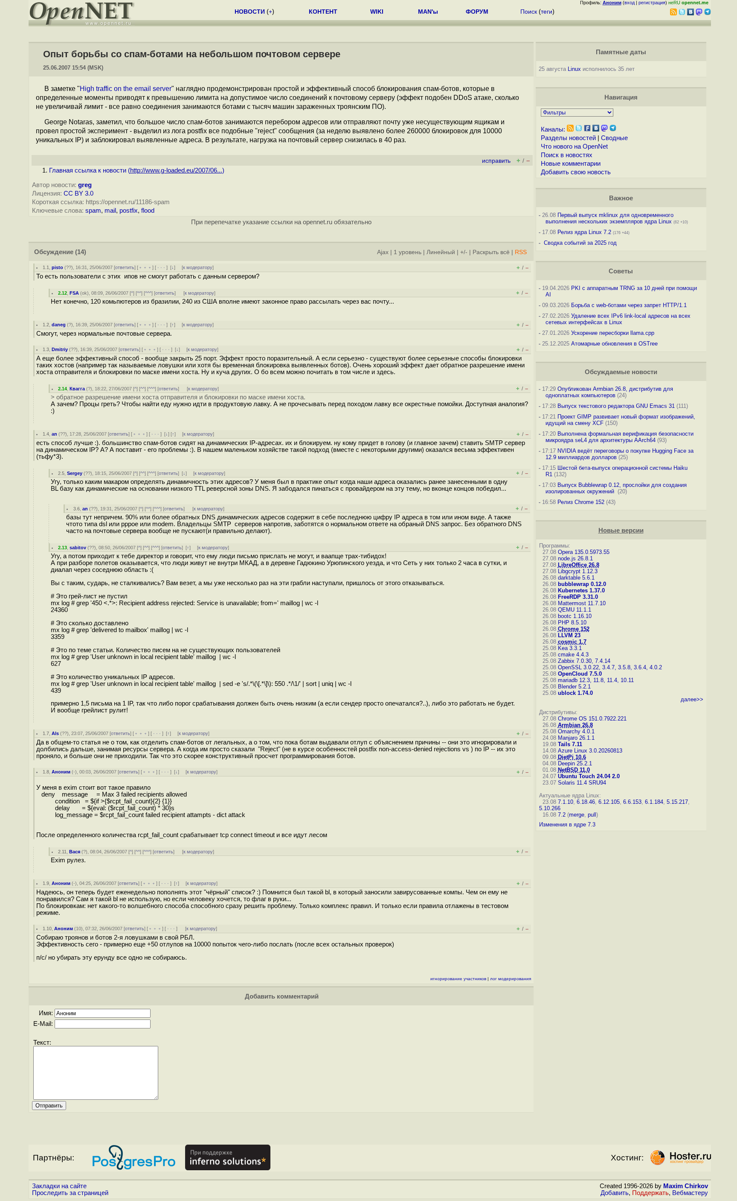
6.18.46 (586, 802)
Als (55, 733)
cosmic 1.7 (572, 642)
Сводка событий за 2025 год (580, 243)
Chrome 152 (573, 629)
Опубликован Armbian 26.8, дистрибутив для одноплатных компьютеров (609, 392)
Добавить (615, 1192)
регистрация (651, 2)
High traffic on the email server (125, 88)
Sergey (74, 473)
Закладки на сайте (59, 1186)
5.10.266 (549, 808)
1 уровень (407, 252)
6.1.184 (654, 802)
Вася (74, 851)
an (54, 433)
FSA (74, 293)
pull (592, 814)
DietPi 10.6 (572, 757)
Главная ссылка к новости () (136, 170)
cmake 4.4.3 (573, 654)
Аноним (61, 771)
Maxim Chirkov (685, 1186)
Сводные (614, 138)
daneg (59, 324)
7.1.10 (565, 802)
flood (147, 210)
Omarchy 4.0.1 (576, 731)
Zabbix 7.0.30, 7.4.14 (584, 661)
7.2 (562, 814)
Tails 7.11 (570, 744)
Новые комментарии (571, 163)
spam (93, 210)
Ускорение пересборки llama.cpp (612, 333)
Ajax (383, 252)
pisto (57, 267)
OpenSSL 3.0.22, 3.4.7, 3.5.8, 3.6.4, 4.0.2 (610, 667)
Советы (621, 271)
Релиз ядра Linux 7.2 (584, 232)
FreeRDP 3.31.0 (578, 597)
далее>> (692, 699)
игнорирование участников (458, 978)
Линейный (441, 252)
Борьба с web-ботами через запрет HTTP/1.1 (629, 305)
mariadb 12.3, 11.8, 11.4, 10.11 (596, 680)
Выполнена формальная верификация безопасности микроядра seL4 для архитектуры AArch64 (619, 437)
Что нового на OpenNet (574, 146)
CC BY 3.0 (78, 193)
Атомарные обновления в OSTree (614, 343)
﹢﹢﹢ (145, 267)
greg (85, 185)
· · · (161, 267)
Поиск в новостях (566, 155)
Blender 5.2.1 (574, 686)
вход (629, 2)
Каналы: (553, 129)
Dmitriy (60, 349)
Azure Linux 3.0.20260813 (590, 750)
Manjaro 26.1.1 (576, 738)
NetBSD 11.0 (574, 770)
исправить (496, 161)
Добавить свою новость (576, 172)
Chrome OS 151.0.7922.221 (592, 718)
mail (110, 210)
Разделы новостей (568, 138)
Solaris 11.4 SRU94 (582, 782)
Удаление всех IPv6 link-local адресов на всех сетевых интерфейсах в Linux (618, 319)
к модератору (197, 267)
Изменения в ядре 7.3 (567, 824)
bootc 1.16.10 (575, 616)
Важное (621, 198)
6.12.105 (609, 802)
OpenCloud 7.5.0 (580, 674)
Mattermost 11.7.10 (582, 603)
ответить (124, 267)
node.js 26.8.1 (575, 558)
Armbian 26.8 (575, 725)
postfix (128, 210)
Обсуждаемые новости (621, 372)
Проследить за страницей (70, 1192)
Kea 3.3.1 (570, 648)
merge (576, 814)
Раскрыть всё (491, 252)
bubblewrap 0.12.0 (582, 584)
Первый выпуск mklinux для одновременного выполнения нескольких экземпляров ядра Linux (609, 218)
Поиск (528, 11)
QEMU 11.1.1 (574, 609)
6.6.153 (632, 802)
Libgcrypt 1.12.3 (578, 571)
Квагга (77, 388)
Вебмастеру (690, 1192)
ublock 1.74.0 (575, 693)
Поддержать (650, 1192)
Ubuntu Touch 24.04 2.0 (589, 776)
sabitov (78, 547)
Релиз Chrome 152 (580, 502)
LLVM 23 (569, 635)
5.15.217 (677, 802)
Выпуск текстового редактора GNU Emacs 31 (616, 406)
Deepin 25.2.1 (575, 763)
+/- (463, 252)
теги (546, 11)
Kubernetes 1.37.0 (581, 590)
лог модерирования (510, 978)
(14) (80, 252)
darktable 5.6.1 (576, 577)
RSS (521, 252)
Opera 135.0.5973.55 (583, 552)
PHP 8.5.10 (572, 622)
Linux (574, 69)
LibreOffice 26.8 (578, 565)
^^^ (148, 293)
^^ (139, 293)
